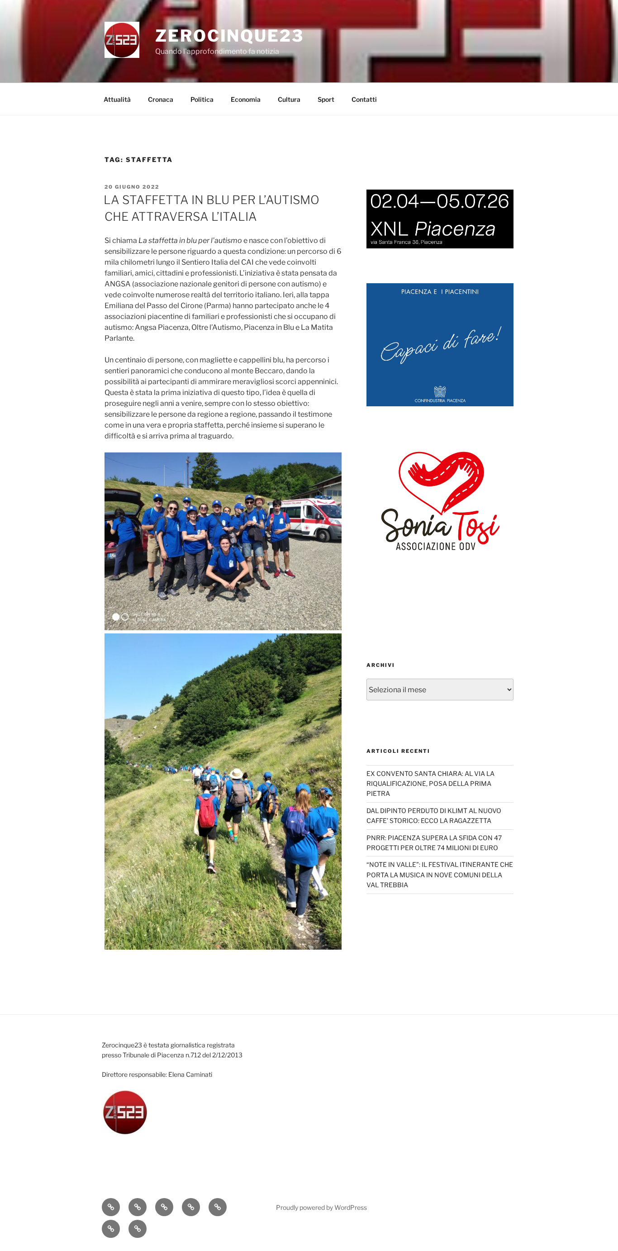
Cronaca (160, 99)
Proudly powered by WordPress (321, 1207)
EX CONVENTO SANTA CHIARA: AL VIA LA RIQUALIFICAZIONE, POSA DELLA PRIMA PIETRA (430, 784)
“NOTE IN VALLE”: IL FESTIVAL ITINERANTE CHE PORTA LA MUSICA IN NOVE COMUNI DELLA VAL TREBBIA (439, 875)
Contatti (364, 99)
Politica (202, 99)
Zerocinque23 (229, 36)
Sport (326, 99)
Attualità (117, 99)
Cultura (289, 99)
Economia (246, 99)
